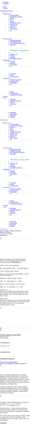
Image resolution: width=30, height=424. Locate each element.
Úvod (1, 230)
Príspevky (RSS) (10, 404)
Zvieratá (6, 230)
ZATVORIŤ (3, 423)
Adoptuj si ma (3, 235)
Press (4, 6)
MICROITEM (6, 405)
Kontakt (5, 8)
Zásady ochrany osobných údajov (9, 362)
